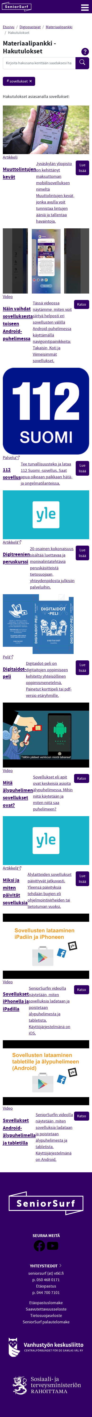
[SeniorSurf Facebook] (39, 1250)
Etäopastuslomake (46, 1303)
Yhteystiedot (44, 1266)
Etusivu (8, 27)
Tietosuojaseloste (46, 1315)
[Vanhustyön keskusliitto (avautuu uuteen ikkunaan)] (46, 1347)
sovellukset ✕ (21, 81)
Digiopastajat (30, 27)
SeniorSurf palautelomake (46, 1322)
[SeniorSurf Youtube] (52, 1250)
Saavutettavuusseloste (46, 1309)
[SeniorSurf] (16, 6)
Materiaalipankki (59, 27)
